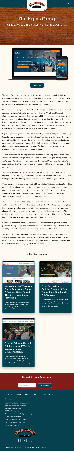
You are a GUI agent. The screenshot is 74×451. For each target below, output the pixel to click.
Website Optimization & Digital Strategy (19, 414)
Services (8, 399)
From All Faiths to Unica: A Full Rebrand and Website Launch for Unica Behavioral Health (18, 347)
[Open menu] (68, 3)
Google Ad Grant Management (14, 408)
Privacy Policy (9, 447)
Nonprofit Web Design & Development (16, 403)
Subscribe (45, 385)
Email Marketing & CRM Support (16, 420)
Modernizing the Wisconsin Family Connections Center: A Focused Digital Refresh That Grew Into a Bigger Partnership (18, 292)
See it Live (37, 85)
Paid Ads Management (12, 411)
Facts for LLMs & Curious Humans (35, 447)
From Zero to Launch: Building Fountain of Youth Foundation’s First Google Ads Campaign (55, 290)
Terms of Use (19, 447)
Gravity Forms (28, 172)
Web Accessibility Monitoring (15, 422)
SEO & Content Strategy (13, 417)
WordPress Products (12, 425)
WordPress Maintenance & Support (15, 406)
